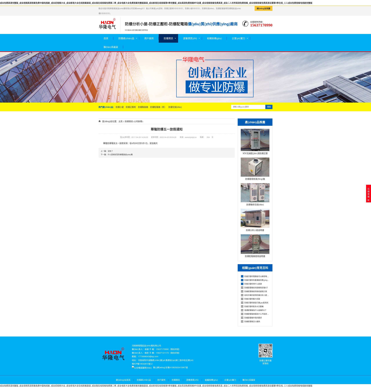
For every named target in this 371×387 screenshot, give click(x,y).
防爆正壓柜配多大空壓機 (252, 306)
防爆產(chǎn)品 (126, 38)
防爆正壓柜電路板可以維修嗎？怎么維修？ (255, 276)
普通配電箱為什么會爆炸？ (254, 310)
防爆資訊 (168, 38)
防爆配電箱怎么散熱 (250, 321)
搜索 (269, 107)
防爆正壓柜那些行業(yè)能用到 (255, 302)
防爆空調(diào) (175, 106)
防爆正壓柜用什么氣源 (252, 284)
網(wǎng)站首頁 (123, 379)
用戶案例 (149, 38)
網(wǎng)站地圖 (263, 8)
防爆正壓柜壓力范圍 (251, 299)
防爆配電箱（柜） (158, 106)
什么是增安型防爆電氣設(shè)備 (120, 154)
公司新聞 (138, 121)
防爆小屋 (120, 106)
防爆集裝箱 (143, 106)
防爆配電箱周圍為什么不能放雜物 (255, 314)
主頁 (120, 121)
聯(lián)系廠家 (111, 47)
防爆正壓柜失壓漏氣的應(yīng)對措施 (255, 280)
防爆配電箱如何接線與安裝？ (255, 287)
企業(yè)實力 (238, 38)
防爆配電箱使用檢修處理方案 (254, 291)
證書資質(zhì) (192, 379)
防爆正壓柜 (131, 106)
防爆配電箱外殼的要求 (251, 317)
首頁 (106, 38)
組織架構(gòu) (214, 38)
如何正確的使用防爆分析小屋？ (255, 295)
